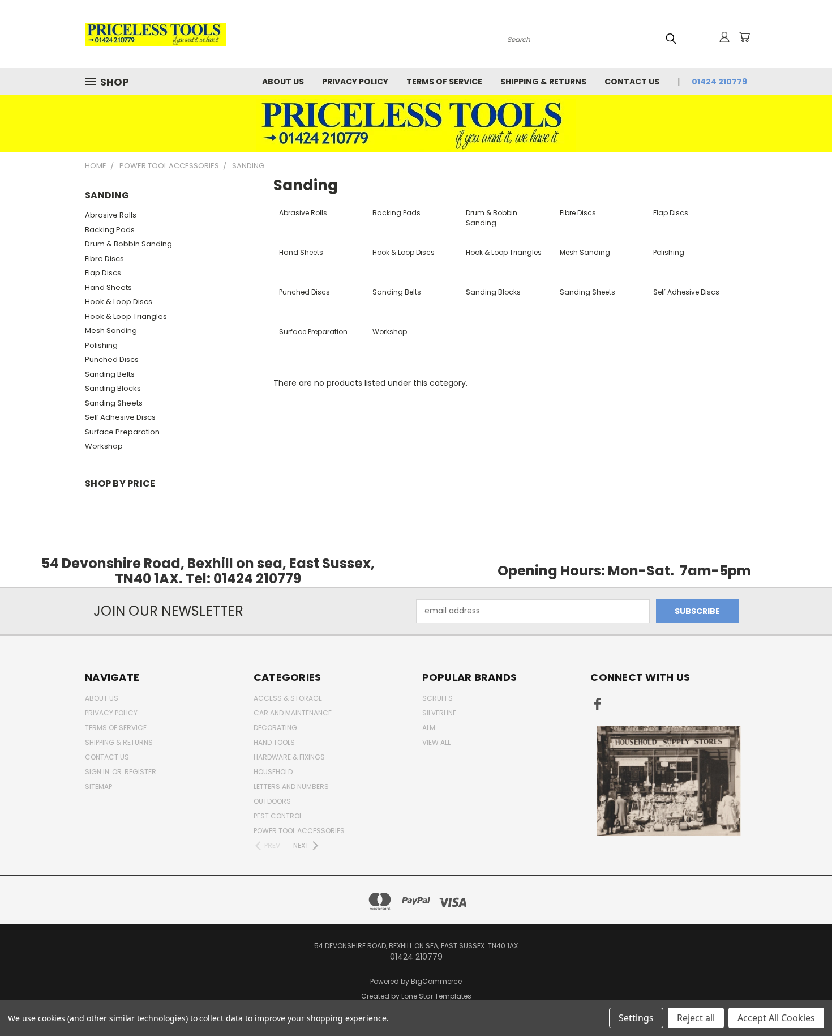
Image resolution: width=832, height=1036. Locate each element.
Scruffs (437, 698)
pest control (278, 816)
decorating (275, 727)
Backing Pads (110, 229)
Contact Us (631, 81)
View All (436, 742)
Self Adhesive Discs (120, 417)
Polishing (101, 345)
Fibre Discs (104, 258)
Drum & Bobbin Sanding (128, 243)
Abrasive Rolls (110, 215)
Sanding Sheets (114, 403)
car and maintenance (293, 713)
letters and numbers (291, 786)
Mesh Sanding (111, 330)
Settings (636, 1018)
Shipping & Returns (543, 81)
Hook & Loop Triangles (126, 316)
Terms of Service (444, 81)
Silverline (439, 713)
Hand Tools (274, 742)
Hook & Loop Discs (118, 301)
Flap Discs (103, 272)
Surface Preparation (122, 432)
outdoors (272, 801)
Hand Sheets (108, 287)
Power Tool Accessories (299, 830)
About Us (283, 81)
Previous (802, 1000)
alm (428, 727)
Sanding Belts (110, 374)
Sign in (98, 772)
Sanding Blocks (113, 388)
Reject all (696, 1018)
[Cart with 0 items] (744, 36)
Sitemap (98, 786)
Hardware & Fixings (289, 757)
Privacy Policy (355, 81)
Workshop (104, 446)
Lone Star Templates (436, 996)
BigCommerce (436, 981)
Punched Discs (112, 359)
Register (140, 772)
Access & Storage (288, 698)
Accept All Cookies (776, 1018)
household (273, 772)
